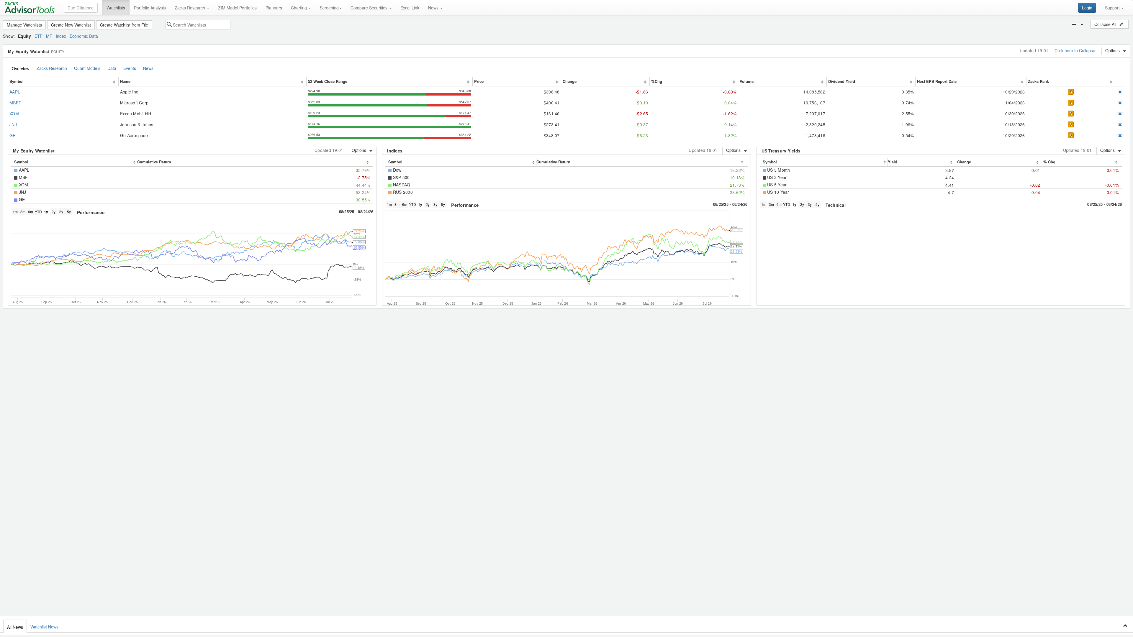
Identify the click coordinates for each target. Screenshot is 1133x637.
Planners (274, 8)
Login (1087, 8)
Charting (299, 8)
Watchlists (116, 8)
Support (1113, 8)
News (434, 8)
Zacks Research (190, 8)
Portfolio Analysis (150, 8)
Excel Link (409, 8)
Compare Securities (370, 8)
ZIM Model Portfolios (237, 8)
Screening (329, 8)
